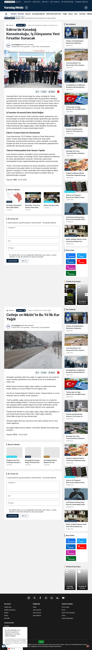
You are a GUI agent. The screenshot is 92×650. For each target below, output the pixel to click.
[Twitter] (34, 597)
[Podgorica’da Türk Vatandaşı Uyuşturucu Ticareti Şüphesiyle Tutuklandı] (14, 456)
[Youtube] (63, 597)
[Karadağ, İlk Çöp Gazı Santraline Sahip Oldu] (82, 579)
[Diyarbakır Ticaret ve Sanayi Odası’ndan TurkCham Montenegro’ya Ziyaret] (33, 201)
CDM (15, 180)
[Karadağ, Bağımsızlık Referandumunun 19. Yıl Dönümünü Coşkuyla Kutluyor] (70, 579)
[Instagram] (29, 597)
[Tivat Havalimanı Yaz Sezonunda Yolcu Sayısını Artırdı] (76, 59)
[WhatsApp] (46, 597)
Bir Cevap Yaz (13, 219)
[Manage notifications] (87, 646)
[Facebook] (40, 597)
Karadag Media (13, 7)
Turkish (12, 648)
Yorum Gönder (12, 261)
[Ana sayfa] (6, 13)
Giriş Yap (24, 261)
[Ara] (86, 7)
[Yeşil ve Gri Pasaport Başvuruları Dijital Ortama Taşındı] (76, 191)
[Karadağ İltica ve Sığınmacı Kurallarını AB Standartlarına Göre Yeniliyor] (76, 81)
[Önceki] (17, 2)
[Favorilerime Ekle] (58, 91)
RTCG (15, 435)
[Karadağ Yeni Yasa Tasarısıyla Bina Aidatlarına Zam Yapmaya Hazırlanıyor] (76, 147)
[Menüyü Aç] (26, 7)
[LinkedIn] (57, 597)
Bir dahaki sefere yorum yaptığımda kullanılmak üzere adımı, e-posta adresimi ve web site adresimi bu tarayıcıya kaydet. (32, 256)
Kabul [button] (41, 642)
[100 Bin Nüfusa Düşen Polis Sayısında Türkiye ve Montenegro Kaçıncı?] (70, 294)
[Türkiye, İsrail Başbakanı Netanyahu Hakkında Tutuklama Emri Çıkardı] (76, 37)
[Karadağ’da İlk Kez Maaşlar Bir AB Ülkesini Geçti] (52, 456)
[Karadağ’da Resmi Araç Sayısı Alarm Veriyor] (82, 294)
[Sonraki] (19, 2)
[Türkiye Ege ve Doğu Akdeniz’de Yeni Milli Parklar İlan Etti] (76, 103)
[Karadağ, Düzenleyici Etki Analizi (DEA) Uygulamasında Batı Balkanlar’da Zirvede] (14, 201)
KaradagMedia (16, 44)
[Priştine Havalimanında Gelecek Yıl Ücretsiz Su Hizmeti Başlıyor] (76, 125)
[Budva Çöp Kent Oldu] (52, 201)
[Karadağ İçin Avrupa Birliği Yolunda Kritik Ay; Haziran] (33, 456)
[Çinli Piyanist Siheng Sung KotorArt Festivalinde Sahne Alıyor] (76, 213)
